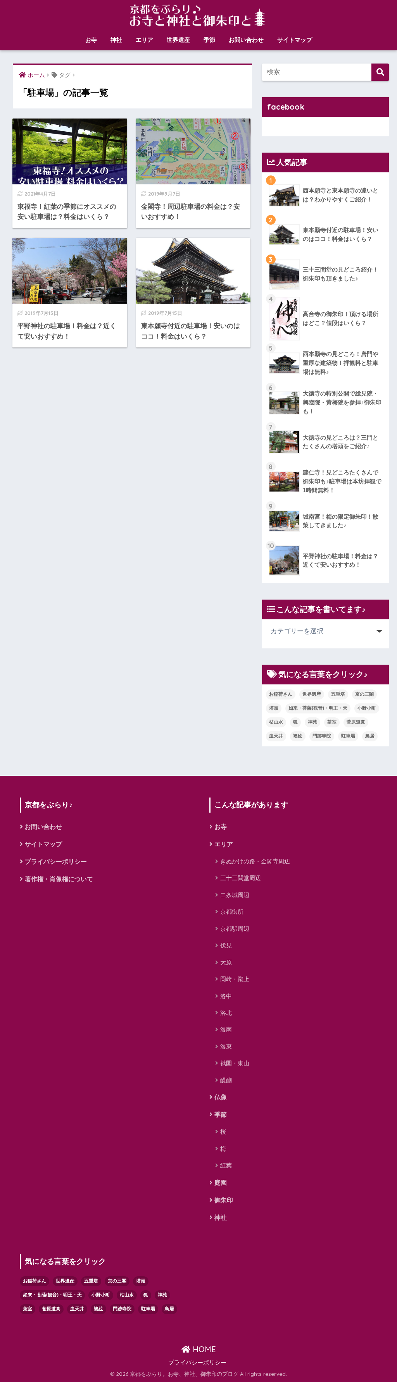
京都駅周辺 (234, 928)
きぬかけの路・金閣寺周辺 (255, 861)
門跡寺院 (321, 736)
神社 (116, 39)
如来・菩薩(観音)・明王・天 (317, 708)
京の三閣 (364, 694)
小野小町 (366, 708)
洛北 (226, 1012)
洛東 (226, 1046)
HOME (203, 1349)
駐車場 (348, 736)
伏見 (226, 945)
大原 (226, 962)
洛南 (226, 1029)
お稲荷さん (280, 694)
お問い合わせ (246, 39)
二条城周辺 (234, 895)
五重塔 (338, 694)
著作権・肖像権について (59, 879)
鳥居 (370, 736)
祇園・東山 (234, 1063)
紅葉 (226, 1165)
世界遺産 (178, 39)
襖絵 (297, 736)
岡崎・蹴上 (234, 979)
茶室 (332, 722)
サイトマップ (294, 39)
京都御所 (231, 911)
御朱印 (223, 1200)
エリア (144, 39)
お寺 (91, 39)
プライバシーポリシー (56, 861)
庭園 (220, 1182)
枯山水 (276, 722)
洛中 (226, 996)
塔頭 (273, 708)
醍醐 (226, 1080)
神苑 (312, 722)
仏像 (220, 1097)
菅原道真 (356, 722)
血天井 (276, 736)
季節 (209, 39)
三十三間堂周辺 (240, 878)
